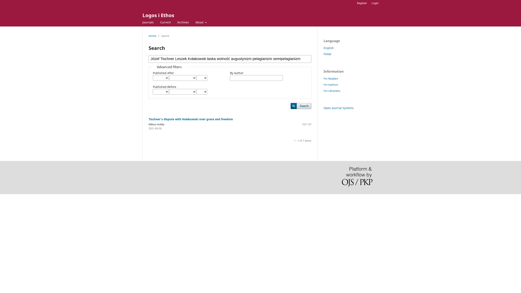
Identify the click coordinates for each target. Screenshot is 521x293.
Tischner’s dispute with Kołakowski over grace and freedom (191, 119)
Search (304, 105)
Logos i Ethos (158, 15)
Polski (327, 54)
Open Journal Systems (339, 108)
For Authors (331, 84)
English (329, 48)
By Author (236, 73)
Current (165, 22)
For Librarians (332, 91)
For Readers (331, 78)
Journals (148, 22)
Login (375, 3)
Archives (183, 22)
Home (152, 36)
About (199, 22)
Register (362, 3)
